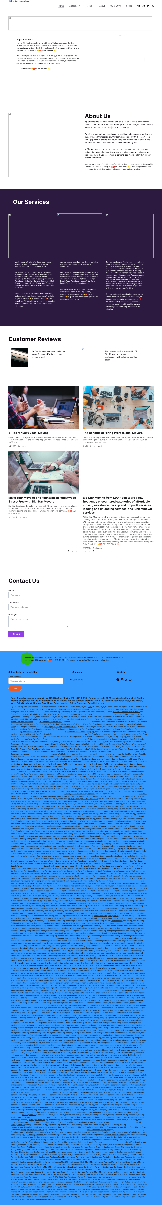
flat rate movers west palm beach (34, 1005)
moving (108, 759)
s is (117, 698)
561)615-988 (57, 1177)
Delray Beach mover (51, 866)
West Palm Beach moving (40, 754)
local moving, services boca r (31, 888)
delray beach (117, 921)
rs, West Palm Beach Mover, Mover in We (116, 739)
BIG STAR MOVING (121, 1177)
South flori (86, 754)
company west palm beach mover (127, 881)
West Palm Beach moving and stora (71, 739)
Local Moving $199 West (101, 1187)
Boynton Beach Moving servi (115, 1135)
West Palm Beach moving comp (99, 1130)
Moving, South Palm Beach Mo (32, 1130)
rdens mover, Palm (20, 871)
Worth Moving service (44, 1140)
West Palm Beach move (105, 714)
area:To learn (136, 1182)
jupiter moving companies (42, 1092)
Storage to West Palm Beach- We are (123, 744)
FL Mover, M (128, 734)
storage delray (113, 916)
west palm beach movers (130, 1192)
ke (34, 1140)
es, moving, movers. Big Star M (118, 754)
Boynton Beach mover (34, 866)
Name (11, 590)
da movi (93, 754)
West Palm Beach (37, 744)
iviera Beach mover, (69, 871)
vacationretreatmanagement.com (93, 858)
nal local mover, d (91, 799)
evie (118, 734)
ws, (121, 734)
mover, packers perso (76, 799)
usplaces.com (27, 893)
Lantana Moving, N (18, 1127)
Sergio (129, 6)
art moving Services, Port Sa (104, 1145)
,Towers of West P (69, 727)
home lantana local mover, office (60, 1005)
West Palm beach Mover (55, 794)
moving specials (40, 266)
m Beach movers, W (40, 1132)
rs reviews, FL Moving (122, 714)
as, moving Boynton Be (89, 766)
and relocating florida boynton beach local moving (37, 938)
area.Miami (61, 1162)
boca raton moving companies (122, 1122)
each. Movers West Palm (107, 724)
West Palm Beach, (18, 719)
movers (54, 739)
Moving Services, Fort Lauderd (93, 1149)
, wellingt (66, 831)
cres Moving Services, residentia (36, 1137)
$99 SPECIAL (115, 6)
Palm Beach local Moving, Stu (81, 1145)
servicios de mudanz (73, 766)
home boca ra (38, 893)
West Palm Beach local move (53, 732)
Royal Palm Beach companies (114, 1142)
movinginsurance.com (53, 727)
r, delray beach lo (88, 794)
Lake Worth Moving (134, 1125)
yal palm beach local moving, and (63, 1010)
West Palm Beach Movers (77, 1187)
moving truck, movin (55, 1117)
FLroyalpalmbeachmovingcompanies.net (51, 761)
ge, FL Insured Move (93, 739)
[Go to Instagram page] (122, 679)
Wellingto (118, 863)
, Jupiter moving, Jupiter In (116, 858)
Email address (14, 676)
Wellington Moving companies (74, 1130)
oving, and (76, 836)
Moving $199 (43, 1177)
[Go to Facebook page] (117, 679)
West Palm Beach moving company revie (69, 734)
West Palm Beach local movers (123, 751)
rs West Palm (109, 729)
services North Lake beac (63, 1092)
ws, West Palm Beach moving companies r (101, 734)
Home (61, 6)
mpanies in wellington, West (59, 1145)
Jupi (90, 707)
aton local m (44, 898)
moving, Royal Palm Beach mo (63, 863)
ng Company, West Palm (94, 719)
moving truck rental (38, 1117)
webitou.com (58, 831)
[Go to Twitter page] (126, 679)
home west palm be (80, 883)
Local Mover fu (137, 1177)
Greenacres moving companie (22, 858)
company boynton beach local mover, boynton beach (78, 938)
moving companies (106, 938)
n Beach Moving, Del (71, 1122)
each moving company (85, 732)
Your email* (13, 602)
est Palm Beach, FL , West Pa (91, 737)
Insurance (90, 6)
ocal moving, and (90, 888)
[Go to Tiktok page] (130, 679)
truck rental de (135, 903)
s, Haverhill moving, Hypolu (44, 858)
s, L (53, 1140)
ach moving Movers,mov (121, 771)
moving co (44, 1145)
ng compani (101, 754)
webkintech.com (100, 916)
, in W (132, 719)
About (102, 6)
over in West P (134, 712)
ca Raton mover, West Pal (23, 1132)
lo (26, 1135)
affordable (51, 354)
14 (89, 551)
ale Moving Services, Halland (116, 1149)
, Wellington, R (36, 703)
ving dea (36, 722)
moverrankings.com (120, 712)
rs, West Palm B (71, 732)
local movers (52, 1164)
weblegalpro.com (122, 903)
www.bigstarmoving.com (32, 1184)
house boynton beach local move (127, 938)
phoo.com (126, 719)
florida (109, 853)
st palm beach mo (26, 722)
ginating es (63, 1182)
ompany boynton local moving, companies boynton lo (97, 943)
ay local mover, (134, 908)
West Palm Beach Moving (81, 722)
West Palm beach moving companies (129, 1130)
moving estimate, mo (37, 1120)
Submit (16, 634)
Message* (12, 614)
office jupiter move (29, 1115)
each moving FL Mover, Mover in (132, 759)
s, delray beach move (72, 794)
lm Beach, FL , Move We (45, 737)
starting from (91, 709)
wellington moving (65, 883)
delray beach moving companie (127, 794)
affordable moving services (123, 164)
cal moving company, (35, 1135)
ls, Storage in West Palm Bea (50, 722)
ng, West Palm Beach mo (29, 732)
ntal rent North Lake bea (81, 1097)
